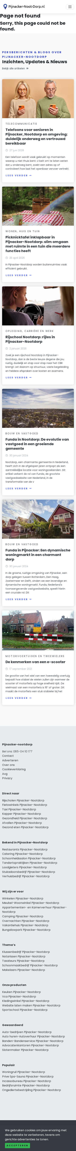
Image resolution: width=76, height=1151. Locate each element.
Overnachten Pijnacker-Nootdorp (25, 921)
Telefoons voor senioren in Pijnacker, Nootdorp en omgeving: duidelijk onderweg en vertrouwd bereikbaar (36, 136)
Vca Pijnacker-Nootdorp (19, 996)
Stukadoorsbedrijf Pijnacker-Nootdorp (28, 872)
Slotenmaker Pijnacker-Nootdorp (25, 1050)
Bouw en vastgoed (22, 433)
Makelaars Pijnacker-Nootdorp (23, 970)
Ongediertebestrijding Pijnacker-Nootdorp (31, 1090)
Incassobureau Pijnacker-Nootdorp (26, 1081)
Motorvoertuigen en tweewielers (35, 656)
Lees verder (17, 175)
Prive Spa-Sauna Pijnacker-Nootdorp (28, 1077)
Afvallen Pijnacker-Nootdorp (22, 823)
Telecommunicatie (21, 124)
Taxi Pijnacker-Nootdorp (19, 809)
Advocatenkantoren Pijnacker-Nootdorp (30, 1045)
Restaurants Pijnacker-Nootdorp (25, 849)
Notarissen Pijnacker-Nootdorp (23, 956)
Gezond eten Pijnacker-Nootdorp (25, 827)
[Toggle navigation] (70, 6)
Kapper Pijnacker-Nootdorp (21, 814)
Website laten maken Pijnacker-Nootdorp (31, 1005)
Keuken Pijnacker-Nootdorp (21, 992)
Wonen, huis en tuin (22, 231)
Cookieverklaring (14, 769)
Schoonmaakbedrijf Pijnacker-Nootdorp (30, 965)
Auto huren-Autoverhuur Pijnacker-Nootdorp (33, 1036)
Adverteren (10, 760)
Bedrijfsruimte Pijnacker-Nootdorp (26, 1085)
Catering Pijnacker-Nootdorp (22, 854)
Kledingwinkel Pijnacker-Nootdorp (25, 1001)
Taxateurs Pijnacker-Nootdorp (23, 961)
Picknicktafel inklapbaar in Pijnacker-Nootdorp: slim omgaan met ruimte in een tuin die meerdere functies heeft (37, 244)
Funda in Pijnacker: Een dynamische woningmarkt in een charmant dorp (37, 555)
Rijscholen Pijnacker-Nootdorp (23, 800)
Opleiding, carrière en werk (29, 331)
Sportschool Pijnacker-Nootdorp (25, 1010)
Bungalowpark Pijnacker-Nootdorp (26, 930)
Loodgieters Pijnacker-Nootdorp (24, 867)
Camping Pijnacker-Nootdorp (22, 916)
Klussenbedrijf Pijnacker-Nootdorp (26, 952)
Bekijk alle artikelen (13, 68)
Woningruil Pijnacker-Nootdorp (23, 1072)
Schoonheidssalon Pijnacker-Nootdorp (29, 858)
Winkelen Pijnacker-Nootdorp (22, 898)
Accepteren (17, 1145)
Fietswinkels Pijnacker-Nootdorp (24, 805)
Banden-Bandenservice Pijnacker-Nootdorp (32, 1041)
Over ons (8, 765)
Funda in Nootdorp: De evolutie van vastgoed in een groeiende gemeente (37, 444)
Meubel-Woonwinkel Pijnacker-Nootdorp (30, 903)
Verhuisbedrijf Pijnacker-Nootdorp (26, 876)
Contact (8, 756)
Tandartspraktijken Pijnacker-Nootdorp (29, 863)
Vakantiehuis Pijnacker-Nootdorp (25, 925)
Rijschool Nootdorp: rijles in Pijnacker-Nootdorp (30, 339)
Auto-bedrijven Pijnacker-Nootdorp (27, 1032)
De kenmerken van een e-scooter (35, 661)
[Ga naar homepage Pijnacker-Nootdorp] (23, 7)
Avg (4, 774)
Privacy (7, 778)
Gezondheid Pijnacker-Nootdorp (24, 818)
